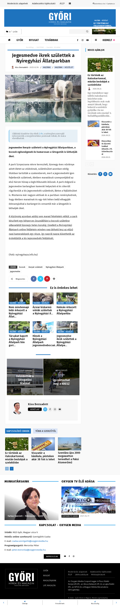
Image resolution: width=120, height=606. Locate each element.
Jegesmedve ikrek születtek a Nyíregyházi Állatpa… (66, 340)
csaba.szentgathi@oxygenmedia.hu (30, 541)
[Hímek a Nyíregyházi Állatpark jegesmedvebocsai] (43, 327)
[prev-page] (7, 468)
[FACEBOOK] (69, 556)
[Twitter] (40, 279)
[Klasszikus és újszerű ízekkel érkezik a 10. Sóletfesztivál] (93, 143)
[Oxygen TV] (88, 500)
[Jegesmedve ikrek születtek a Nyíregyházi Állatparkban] (67, 327)
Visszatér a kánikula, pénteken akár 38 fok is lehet (43, 456)
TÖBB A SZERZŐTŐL (45, 431)
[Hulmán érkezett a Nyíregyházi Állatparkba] (67, 298)
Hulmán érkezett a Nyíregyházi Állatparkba (66, 310)
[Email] (45, 409)
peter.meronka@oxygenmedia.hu (29, 550)
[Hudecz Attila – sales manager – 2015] (39, 503)
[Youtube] (87, 40)
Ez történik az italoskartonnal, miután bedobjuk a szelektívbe (103, 27)
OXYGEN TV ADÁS (70, 516)
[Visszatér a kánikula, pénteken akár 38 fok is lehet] (43, 443)
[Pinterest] (47, 279)
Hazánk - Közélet (101, 20)
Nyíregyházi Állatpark (55, 267)
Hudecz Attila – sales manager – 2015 (33, 516)
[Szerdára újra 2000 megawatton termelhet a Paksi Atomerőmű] (69, 443)
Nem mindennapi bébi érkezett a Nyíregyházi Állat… (19, 312)
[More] (54, 279)
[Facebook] (77, 40)
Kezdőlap (30, 47)
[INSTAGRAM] (73, 556)
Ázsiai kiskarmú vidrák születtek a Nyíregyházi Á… (43, 310)
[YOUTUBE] (64, 556)
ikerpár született (36, 267)
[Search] (87, 31)
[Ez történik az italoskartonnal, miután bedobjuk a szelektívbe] (16, 443)
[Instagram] (82, 40)
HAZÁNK (40, 47)
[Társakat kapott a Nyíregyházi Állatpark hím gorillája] (19, 327)
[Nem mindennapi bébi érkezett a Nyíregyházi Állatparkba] (19, 298)
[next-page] (11, 468)
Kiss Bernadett (38, 404)
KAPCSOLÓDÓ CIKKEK (18, 431)
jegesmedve (15, 271)
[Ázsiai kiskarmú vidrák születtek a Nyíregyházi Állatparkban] (43, 298)
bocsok (22, 267)
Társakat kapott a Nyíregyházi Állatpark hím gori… (18, 340)
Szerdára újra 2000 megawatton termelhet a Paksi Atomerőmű (69, 457)
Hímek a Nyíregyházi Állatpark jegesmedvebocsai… (45, 340)
